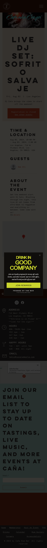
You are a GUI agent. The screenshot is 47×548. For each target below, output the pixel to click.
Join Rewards (23, 285)
